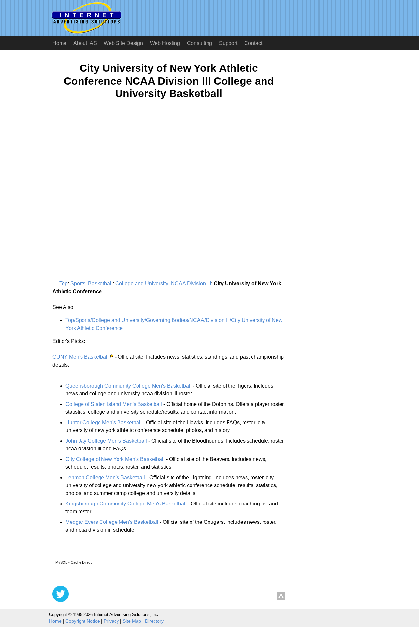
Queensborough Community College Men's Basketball (128, 386)
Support (228, 43)
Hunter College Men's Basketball (103, 422)
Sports (77, 283)
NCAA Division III (191, 283)
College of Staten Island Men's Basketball (113, 404)
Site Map (132, 621)
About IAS (85, 43)
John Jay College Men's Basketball (106, 441)
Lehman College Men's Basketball (105, 477)
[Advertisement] (107, 168)
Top (63, 283)
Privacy (111, 621)
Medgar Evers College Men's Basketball (111, 522)
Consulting (199, 43)
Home (59, 43)
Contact (253, 43)
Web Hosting (165, 43)
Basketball (100, 283)
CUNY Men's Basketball (80, 357)
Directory (154, 621)
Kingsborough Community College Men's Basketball (126, 503)
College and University (141, 283)
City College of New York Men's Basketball (115, 459)
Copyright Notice (82, 621)
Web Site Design (123, 43)
